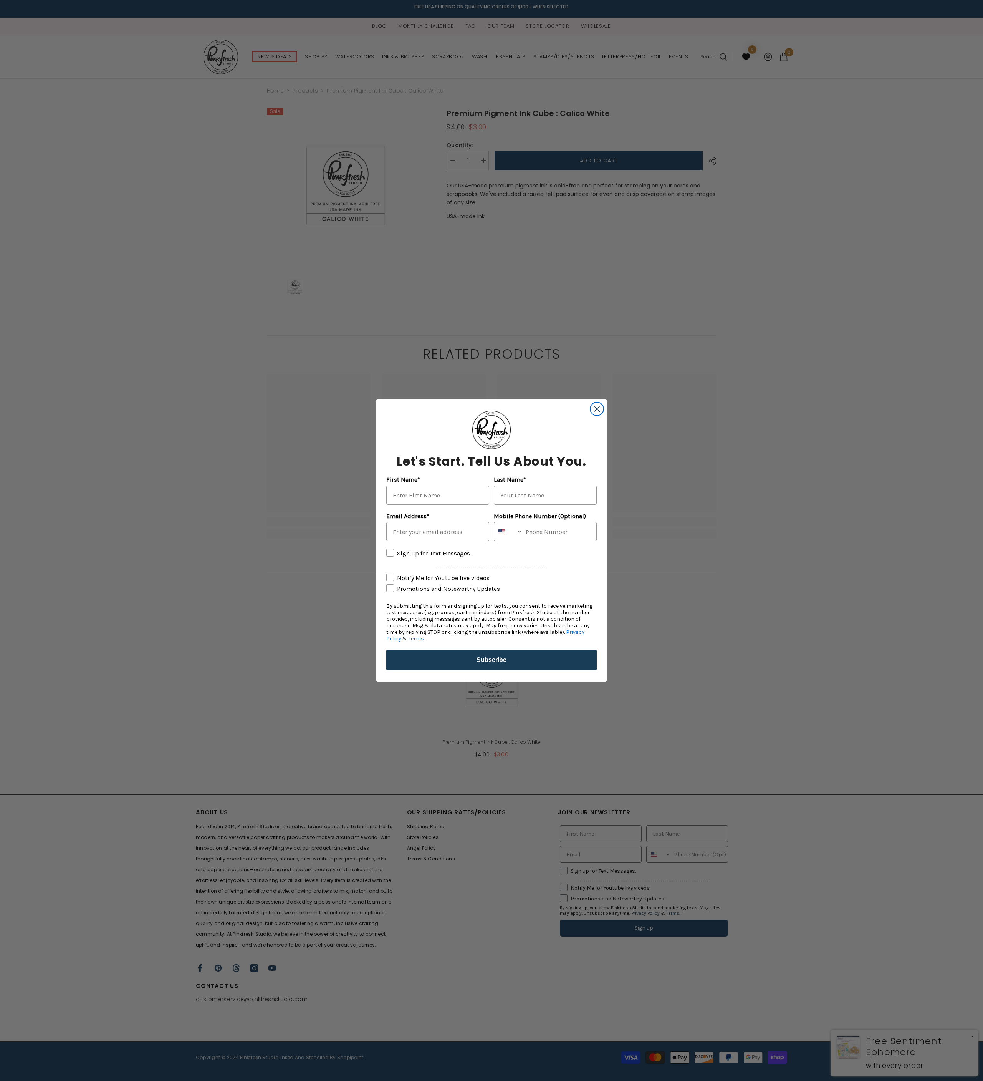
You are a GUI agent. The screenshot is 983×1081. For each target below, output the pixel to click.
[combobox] (508, 531)
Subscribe (491, 660)
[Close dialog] (597, 409)
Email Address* (407, 516)
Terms (416, 638)
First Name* (403, 479)
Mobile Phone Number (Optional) (540, 516)
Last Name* (510, 479)
